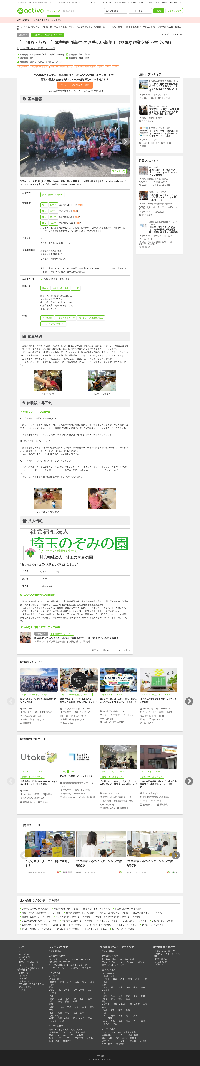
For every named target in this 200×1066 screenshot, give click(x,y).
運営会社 (23, 975)
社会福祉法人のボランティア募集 (77, 921)
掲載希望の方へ (176, 2)
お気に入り (107, 2)
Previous (11, 701)
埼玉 (44, 205)
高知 (128, 1010)
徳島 (105, 1010)
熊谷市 (53, 217)
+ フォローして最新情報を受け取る (59, 550)
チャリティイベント (58, 968)
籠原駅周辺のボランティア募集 (147, 913)
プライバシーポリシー (29, 981)
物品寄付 (86, 968)
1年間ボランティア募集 (152, 925)
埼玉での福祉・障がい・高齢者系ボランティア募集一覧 (79, 27)
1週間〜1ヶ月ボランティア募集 (67, 925)
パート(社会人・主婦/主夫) (133, 962)
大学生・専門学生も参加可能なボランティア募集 (117, 917)
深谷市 (53, 205)
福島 (52, 984)
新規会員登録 (25, 987)
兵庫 (84, 1007)
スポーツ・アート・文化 (60, 1038)
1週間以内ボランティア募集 (34, 925)
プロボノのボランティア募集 (35, 909)
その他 (90, 1038)
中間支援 (79, 1038)
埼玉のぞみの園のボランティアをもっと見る (111, 650)
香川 (113, 1010)
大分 (82, 1018)
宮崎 (90, 1018)
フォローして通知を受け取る (75, 85)
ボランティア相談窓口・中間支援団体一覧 (30, 969)
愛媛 (120, 1010)
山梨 (82, 999)
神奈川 (53, 993)
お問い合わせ (25, 973)
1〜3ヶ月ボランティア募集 (99, 925)
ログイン (23, 989)
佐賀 (60, 1018)
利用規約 (23, 978)
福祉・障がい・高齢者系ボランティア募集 (41, 913)
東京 (90, 990)
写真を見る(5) (118, 171)
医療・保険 (54, 1041)
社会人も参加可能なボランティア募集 (73, 917)
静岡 (60, 1001)
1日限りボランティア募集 (135, 921)
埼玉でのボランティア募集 (66, 909)
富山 (60, 999)
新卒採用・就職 (109, 959)
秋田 (84, 982)
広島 (82, 1013)
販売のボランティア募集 (123, 929)
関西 (51, 1004)
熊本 (75, 1018)
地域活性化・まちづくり (60, 1032)
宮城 (77, 982)
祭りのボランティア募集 (95, 929)
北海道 (53, 982)
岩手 (69, 982)
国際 (51, 1029)
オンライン (54, 976)
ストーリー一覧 (26, 965)
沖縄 (62, 1021)
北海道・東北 (55, 979)
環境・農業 (80, 1032)
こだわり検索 (173, 11)
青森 (62, 982)
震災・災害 (77, 1029)
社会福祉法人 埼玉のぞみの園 (37, 48)
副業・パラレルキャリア (113, 965)
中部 (51, 996)
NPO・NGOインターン (84, 959)
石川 (67, 999)
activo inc (95, 1059)
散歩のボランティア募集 (68, 929)
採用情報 (100, 1056)
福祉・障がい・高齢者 (73, 1035)
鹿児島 (53, 1021)
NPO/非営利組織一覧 (28, 962)
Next (189, 701)
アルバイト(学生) (110, 962)
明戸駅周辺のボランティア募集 (80, 913)
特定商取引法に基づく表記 (31, 984)
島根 (67, 1013)
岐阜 (52, 1001)
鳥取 (60, 1013)
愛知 (67, 1001)
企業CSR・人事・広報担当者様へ (153, 2)
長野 (90, 999)
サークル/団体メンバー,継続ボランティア (68, 965)
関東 (51, 987)
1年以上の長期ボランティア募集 (36, 929)
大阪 (77, 1007)
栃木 (60, 990)
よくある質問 (25, 957)
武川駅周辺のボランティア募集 (114, 913)
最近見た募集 (120, 2)
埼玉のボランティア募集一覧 (39, 27)
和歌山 (53, 1007)
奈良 (92, 1007)
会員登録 (132, 2)
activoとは (95, 2)
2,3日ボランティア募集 (162, 921)
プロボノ (75, 968)
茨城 (52, 990)
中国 (51, 1010)
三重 (75, 1001)
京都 (69, 1007)
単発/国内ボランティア (59, 959)
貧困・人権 (54, 1035)
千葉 (82, 990)
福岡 (52, 1018)
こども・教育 (63, 1029)
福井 (75, 999)
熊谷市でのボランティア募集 (96, 909)
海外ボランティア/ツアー (60, 962)
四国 (104, 1007)
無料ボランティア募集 (108, 921)
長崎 (67, 1018)
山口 (52, 1013)
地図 (80, 205)
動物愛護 (67, 1041)
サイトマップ (25, 959)
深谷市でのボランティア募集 (128, 909)
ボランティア (53, 11)
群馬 (67, 990)
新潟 (52, 999)
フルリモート (108, 973)
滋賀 (62, 1007)
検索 (159, 11)
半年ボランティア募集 (126, 925)
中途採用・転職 (127, 959)
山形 (92, 982)
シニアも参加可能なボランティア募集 (39, 921)
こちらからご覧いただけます (87, 90)
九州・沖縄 (54, 1015)
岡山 (75, 1013)
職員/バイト (69, 11)
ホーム (20, 27)
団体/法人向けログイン (165, 951)
